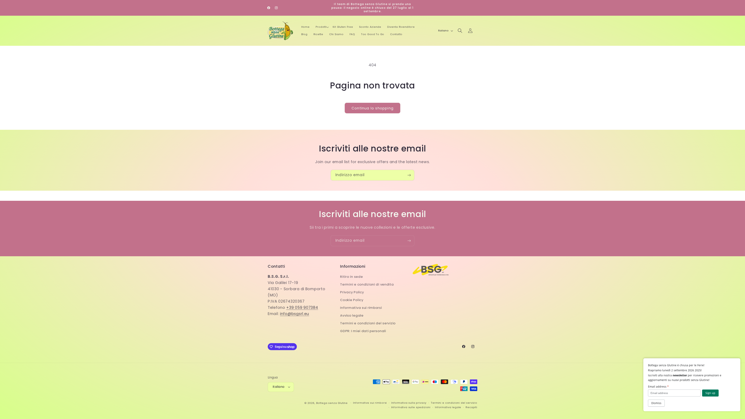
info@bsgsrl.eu (294, 313)
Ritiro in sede (351, 276)
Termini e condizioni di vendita (367, 284)
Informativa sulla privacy (408, 403)
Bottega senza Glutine (332, 403)
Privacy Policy (352, 292)
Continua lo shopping (372, 108)
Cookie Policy (351, 300)
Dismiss (656, 403)
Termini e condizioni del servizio (368, 323)
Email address (658, 386)
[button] (322, 27)
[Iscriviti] (409, 175)
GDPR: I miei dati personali (363, 331)
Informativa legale (448, 407)
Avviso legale (351, 315)
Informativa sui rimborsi (361, 307)
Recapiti (471, 407)
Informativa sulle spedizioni (411, 407)
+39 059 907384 (302, 307)
